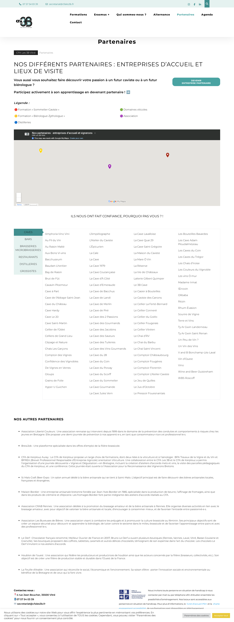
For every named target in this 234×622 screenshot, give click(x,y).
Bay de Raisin (53, 272)
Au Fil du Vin (53, 240)
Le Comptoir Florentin (147, 367)
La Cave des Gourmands (104, 323)
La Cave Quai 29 (143, 240)
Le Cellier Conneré (145, 310)
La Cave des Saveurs (102, 335)
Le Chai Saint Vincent (147, 348)
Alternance (161, 14)
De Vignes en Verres (58, 367)
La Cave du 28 (98, 355)
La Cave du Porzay (100, 367)
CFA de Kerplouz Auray (35, 457)
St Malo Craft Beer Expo (35, 477)
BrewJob (26, 445)
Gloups (49, 374)
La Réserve (140, 265)
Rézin (181, 301)
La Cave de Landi (100, 297)
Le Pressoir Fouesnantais (149, 393)
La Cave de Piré (99, 310)
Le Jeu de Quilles (144, 380)
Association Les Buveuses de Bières (42, 520)
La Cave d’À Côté (99, 278)
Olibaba (183, 295)
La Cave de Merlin (100, 304)
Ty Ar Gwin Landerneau (192, 327)
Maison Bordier (30, 491)
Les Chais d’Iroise (189, 263)
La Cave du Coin (99, 361)
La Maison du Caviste (147, 253)
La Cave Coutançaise (102, 272)
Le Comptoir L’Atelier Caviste (151, 374)
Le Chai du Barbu (145, 342)
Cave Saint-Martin (56, 323)
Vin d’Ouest (185, 358)
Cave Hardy (52, 310)
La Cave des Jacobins (102, 329)
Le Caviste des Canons (148, 297)
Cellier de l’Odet (55, 329)
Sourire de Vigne (188, 314)
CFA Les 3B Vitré (25, 52)
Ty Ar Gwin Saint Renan (192, 333)
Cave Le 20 (52, 316)
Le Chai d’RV (141, 335)
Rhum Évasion (187, 307)
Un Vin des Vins (188, 346)
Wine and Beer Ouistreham (195, 371)
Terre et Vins (186, 320)
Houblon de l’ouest (32, 555)
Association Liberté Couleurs (38, 431)
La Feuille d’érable (32, 569)
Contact (76, 22)
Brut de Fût (52, 278)
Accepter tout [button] (221, 615)
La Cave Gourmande (102, 386)
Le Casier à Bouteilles (147, 291)
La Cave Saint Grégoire (148, 246)
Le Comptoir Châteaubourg (151, 355)
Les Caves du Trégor (190, 256)
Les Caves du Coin (189, 250)
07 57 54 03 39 (30, 4)
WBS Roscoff (186, 378)
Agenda (207, 14)
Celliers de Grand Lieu (58, 335)
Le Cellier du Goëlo (145, 316)
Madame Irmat (187, 282)
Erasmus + (102, 14)
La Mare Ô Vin (142, 259)
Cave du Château (56, 304)
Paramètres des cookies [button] (196, 615)
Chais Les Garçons (56, 348)
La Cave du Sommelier (103, 380)
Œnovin (183, 288)
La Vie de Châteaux (146, 272)
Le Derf (25, 537)
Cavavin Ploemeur (56, 284)
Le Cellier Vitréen (144, 329)
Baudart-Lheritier (56, 265)
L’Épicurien (96, 246)
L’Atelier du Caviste (101, 240)
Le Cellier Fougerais (146, 323)
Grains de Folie (54, 380)
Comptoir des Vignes (58, 355)
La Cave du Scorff (100, 374)
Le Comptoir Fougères (148, 361)
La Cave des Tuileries (102, 342)
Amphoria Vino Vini (57, 233)
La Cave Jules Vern (101, 393)
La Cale (93, 253)
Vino (181, 365)
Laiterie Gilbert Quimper (149, 278)
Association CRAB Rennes (36, 506)
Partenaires (185, 14)
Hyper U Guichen (56, 386)
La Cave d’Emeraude (102, 284)
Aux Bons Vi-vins (55, 253)
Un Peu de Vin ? (188, 339)
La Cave (94, 259)
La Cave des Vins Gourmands (107, 348)
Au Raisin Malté (54, 246)
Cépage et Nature (56, 342)
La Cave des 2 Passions (103, 316)
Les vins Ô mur (187, 276)
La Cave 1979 (97, 265)
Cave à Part (52, 291)
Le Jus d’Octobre (144, 386)
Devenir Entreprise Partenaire (196, 81)
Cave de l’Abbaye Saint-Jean (62, 297)
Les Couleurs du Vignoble (194, 269)
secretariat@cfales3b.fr (61, 4)
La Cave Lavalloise (145, 233)
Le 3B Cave (140, 284)
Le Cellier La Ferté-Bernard (150, 304)
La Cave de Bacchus (102, 291)
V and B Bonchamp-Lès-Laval (196, 352)
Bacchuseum (53, 259)
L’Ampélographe (99, 233)
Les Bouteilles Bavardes (193, 233)
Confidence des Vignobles (61, 361)
